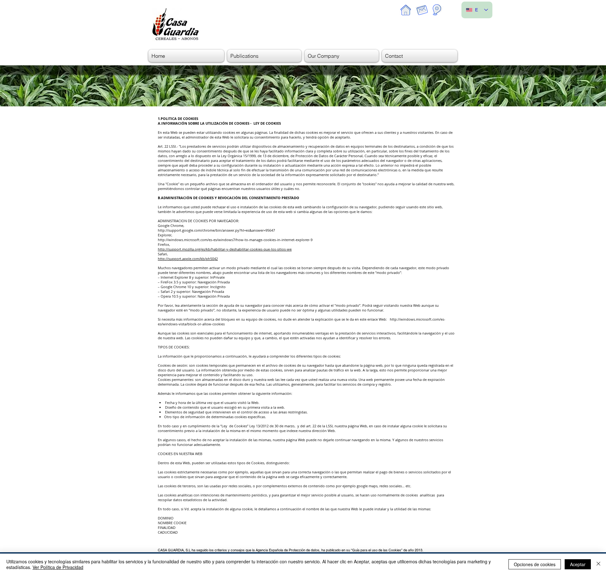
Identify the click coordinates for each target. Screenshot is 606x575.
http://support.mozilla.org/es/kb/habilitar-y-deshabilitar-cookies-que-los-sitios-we (225, 249)
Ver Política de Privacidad (58, 567)
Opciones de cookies (535, 564)
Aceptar (577, 564)
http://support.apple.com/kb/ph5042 (188, 258)
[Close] (598, 564)
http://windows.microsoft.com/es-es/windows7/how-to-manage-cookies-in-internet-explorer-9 (235, 239)
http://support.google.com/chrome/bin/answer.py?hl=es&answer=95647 (216, 230)
